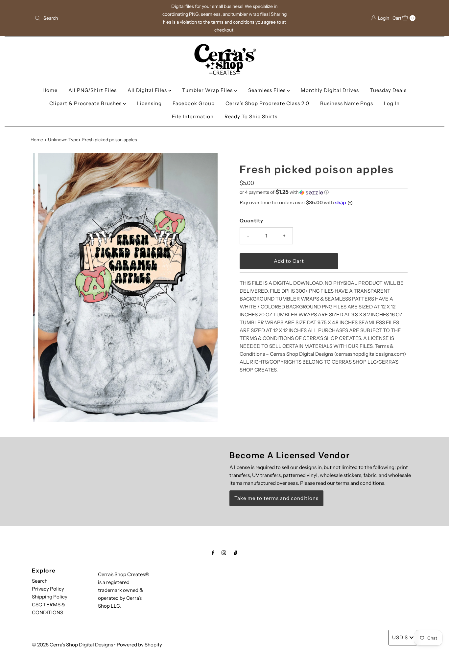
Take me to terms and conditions (276, 498)
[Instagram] (224, 553)
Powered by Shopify (139, 644)
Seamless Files (267, 90)
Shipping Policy (49, 597)
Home (50, 90)
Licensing (149, 103)
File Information (193, 116)
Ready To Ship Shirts (251, 116)
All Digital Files (148, 90)
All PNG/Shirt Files (92, 90)
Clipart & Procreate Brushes (86, 103)
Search (40, 581)
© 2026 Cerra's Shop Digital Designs (72, 644)
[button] (324, 192)
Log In (392, 103)
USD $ (400, 637)
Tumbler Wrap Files (208, 90)
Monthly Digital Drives (330, 90)
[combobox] (94, 18)
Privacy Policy (48, 589)
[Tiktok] (235, 553)
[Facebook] (213, 553)
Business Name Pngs (346, 103)
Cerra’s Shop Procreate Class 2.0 (267, 103)
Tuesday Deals (388, 90)
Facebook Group (194, 103)
